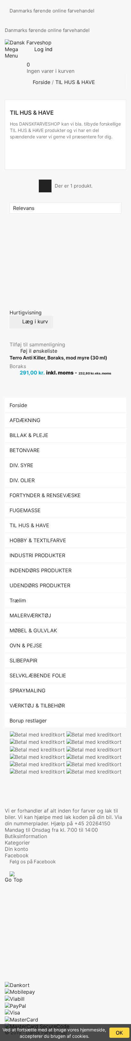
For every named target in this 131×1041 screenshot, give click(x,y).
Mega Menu (11, 52)
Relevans (64, 208)
